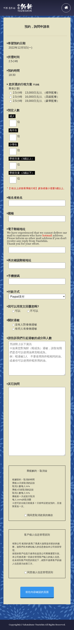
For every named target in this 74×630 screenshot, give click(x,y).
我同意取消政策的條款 (40, 515)
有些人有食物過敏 (26, 328)
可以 (17, 310)
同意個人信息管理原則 (40, 572)
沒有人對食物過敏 (26, 324)
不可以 (34, 310)
